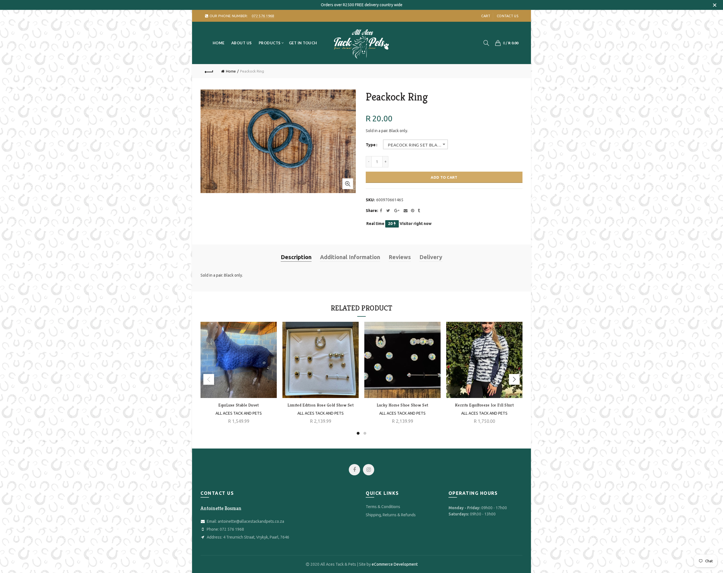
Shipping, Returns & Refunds (391, 515)
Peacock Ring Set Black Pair (418, 145)
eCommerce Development (395, 564)
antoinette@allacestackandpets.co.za (251, 521)
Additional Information (350, 257)
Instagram (368, 469)
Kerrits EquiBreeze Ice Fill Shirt (484, 405)
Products (270, 43)
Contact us (507, 16)
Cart (485, 16)
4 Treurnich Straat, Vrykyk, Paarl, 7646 (256, 537)
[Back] (209, 71)
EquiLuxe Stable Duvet (238, 405)
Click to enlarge (347, 183)
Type (371, 145)
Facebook (354, 469)
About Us (241, 43)
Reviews (400, 257)
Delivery (430, 257)
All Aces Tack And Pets (238, 413)
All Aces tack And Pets (320, 413)
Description (296, 257)
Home (219, 43)
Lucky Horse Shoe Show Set (402, 405)
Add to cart (444, 177)
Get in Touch (303, 43)
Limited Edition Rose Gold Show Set (321, 405)
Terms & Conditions (383, 506)
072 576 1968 (232, 529)
